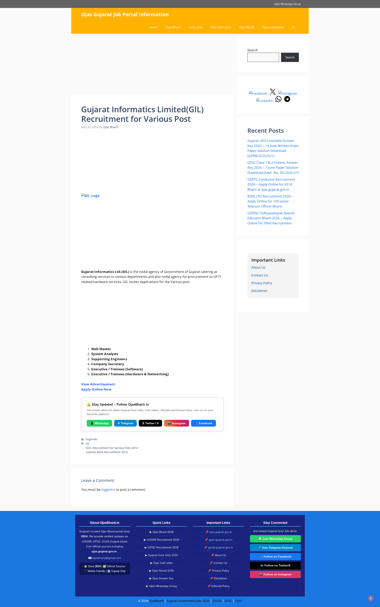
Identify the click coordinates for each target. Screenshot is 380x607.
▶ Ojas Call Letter (161, 562)
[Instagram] (287, 93)
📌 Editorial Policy (218, 586)
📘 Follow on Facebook (275, 556)
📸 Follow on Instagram (275, 574)
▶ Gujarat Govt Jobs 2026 (161, 555)
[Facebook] (258, 93)
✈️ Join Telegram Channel (275, 547)
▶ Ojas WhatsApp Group (161, 586)
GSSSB (217, 601)
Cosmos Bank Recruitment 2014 (107, 452)
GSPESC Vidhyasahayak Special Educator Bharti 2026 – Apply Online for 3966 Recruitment (270, 218)
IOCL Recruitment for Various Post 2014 (112, 448)
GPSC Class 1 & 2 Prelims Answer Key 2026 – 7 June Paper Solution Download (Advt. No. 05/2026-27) (273, 167)
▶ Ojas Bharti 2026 (162, 532)
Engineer (92, 439)
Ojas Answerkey (273, 27)
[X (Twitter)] (273, 93)
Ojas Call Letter (220, 27)
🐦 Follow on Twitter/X (275, 565)
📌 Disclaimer (218, 578)
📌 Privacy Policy (218, 570)
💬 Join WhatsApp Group (275, 538)
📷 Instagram (176, 423)
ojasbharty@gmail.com (106, 557)
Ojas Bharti (173, 27)
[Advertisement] (152, 65)
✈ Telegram (125, 423)
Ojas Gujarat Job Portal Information (125, 14)
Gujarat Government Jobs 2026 (188, 601)
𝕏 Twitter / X (150, 423)
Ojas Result (246, 27)
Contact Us (259, 275)
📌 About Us (218, 555)
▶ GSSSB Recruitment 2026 (161, 539)
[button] (293, 27)
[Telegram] (287, 100)
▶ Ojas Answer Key (161, 578)
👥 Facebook (203, 423)
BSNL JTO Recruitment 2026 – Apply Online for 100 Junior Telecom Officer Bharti (270, 201)
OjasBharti (156, 601)
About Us (258, 267)
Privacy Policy (261, 283)
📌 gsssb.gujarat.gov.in (218, 547)
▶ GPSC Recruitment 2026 (162, 547)
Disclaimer (259, 290)
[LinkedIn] (265, 100)
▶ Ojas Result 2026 (161, 570)
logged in (108, 489)
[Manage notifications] (371, 598)
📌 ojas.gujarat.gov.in (218, 532)
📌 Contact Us (218, 562)
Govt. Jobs (195, 27)
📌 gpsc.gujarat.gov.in (218, 539)
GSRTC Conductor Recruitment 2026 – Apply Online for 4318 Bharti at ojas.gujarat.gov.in (271, 184)
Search (252, 50)
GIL (88, 443)
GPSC (228, 601)
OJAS (238, 601)
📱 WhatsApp (99, 423)
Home (153, 27)
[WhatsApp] (279, 100)
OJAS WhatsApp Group (287, 4)
